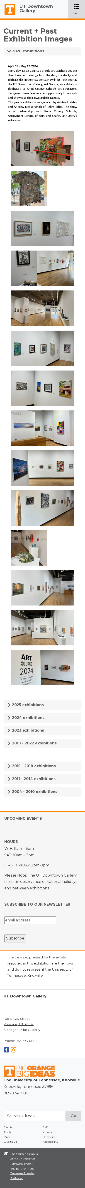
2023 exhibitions (27, 730)
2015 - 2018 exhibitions (33, 766)
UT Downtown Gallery (36, 8)
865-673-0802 (26, 1041)
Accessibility (50, 1141)
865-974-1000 (16, 1093)
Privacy (48, 1132)
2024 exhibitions (27, 718)
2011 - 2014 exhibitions (33, 779)
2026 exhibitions (27, 51)
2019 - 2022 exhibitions (34, 743)
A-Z (45, 1127)
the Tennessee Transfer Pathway (22, 1173)
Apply (8, 1132)
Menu (79, 9)
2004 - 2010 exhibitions (34, 792)
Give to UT (10, 1141)
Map (7, 1137)
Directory (49, 1137)
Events (8, 1127)
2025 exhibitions (27, 705)
